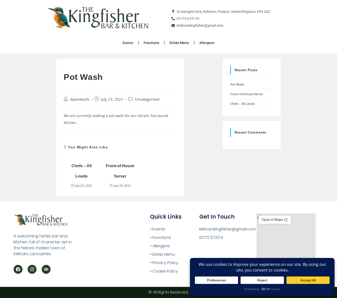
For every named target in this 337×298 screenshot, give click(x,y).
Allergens (206, 43)
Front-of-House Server (120, 171)
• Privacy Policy (164, 263)
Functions (151, 43)
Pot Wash (237, 84)
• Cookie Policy (164, 271)
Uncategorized (147, 99)
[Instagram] (32, 269)
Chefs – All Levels (82, 171)
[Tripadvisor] (46, 269)
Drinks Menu (179, 43)
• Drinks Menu (162, 254)
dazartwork (79, 99)
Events (128, 43)
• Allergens (160, 246)
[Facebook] (18, 269)
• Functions (160, 237)
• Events (157, 229)
